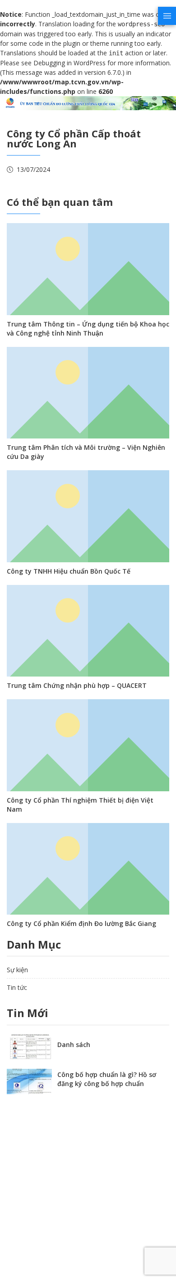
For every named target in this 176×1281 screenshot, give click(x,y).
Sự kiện (17, 969)
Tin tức (17, 987)
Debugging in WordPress (69, 62)
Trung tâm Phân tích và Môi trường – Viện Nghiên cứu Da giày (86, 452)
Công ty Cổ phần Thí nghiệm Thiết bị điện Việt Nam (80, 804)
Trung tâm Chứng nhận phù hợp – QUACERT (77, 685)
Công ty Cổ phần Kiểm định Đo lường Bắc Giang (81, 923)
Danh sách (73, 1044)
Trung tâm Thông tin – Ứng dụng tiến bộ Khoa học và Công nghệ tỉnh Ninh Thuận (88, 328)
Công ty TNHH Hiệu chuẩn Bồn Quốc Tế (68, 571)
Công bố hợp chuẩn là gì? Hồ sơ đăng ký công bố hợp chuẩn (106, 1079)
